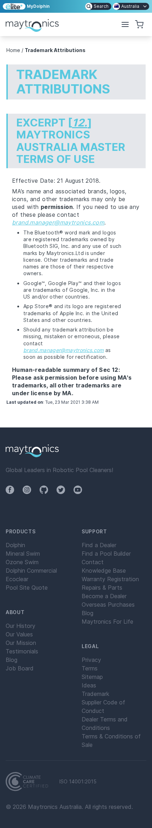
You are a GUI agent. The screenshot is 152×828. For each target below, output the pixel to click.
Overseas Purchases (108, 604)
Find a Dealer (99, 545)
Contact (93, 562)
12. (79, 122)
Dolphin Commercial (31, 570)
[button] (125, 24)
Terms (90, 668)
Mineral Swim (23, 553)
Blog (11, 659)
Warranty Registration (110, 579)
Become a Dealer (104, 596)
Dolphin (15, 545)
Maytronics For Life (107, 621)
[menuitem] (98, 6)
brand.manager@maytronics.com (58, 222)
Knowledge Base (104, 570)
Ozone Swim (22, 562)
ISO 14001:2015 (78, 781)
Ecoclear (17, 579)
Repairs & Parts (102, 587)
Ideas (89, 685)
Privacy (91, 659)
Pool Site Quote (27, 587)
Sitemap (92, 676)
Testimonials (22, 651)
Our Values (19, 634)
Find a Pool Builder (106, 553)
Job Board (20, 668)
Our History (20, 625)
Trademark (95, 693)
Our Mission (21, 642)
